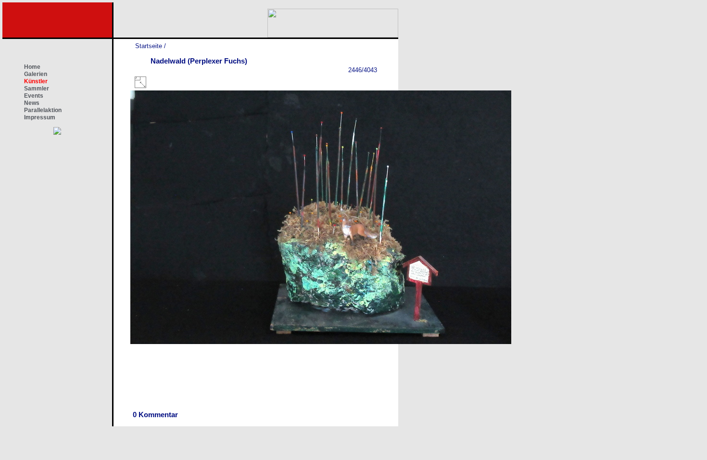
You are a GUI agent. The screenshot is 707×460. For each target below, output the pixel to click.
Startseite (148, 46)
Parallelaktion (43, 110)
